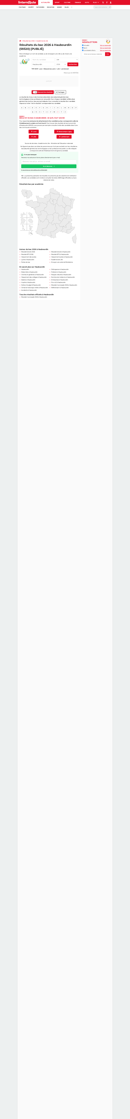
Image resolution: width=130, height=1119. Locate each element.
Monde (59, 7)
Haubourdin (25, 269)
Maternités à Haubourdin (29, 272)
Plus (95, 2)
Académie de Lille (42, 41)
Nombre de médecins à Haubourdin (63, 277)
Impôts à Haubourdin (28, 282)
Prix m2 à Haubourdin (58, 282)
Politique (22, 7)
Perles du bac (25, 262)
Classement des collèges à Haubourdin (34, 277)
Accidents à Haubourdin (29, 290)
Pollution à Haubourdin (58, 272)
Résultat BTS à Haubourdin (60, 254)
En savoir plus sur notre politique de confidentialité (34, 170)
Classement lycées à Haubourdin (62, 257)
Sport (57, 2)
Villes (67, 7)
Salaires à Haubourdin (28, 280)
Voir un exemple (105, 45)
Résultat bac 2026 (29, 41)
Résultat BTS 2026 (27, 254)
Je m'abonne (47, 166)
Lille (58, 69)
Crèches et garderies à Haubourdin (32, 274)
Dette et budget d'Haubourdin (31, 285)
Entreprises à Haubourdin (59, 280)
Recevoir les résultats (45, 92)
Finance (78, 2)
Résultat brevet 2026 (28, 252)
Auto (87, 2)
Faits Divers (40, 7)
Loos (40, 69)
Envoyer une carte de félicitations (62, 262)
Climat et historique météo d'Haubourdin (34, 287)
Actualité (86, 45)
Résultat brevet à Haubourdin (60, 252)
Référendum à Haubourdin (60, 287)
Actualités (45, 2)
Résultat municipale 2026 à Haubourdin (64, 285)
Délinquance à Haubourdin (60, 269)
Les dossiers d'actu (89, 50)
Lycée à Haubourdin (27, 259)
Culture (67, 2)
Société (30, 7)
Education (50, 7)
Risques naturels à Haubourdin (61, 274)
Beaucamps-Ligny (50, 69)
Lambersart (65, 69)
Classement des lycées (28, 257)
